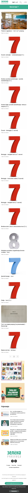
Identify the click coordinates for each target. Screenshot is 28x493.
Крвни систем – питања (8, 350)
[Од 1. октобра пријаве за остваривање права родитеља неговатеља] (5, 414)
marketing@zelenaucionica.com (14, 483)
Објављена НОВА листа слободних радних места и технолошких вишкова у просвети (18, 441)
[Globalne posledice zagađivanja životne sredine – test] (14, 240)
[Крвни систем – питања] (14, 340)
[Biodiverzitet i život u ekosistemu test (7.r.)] (14, 216)
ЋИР (13, 2)
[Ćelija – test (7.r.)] (14, 290)
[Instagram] (15, 461)
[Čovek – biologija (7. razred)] (14, 120)
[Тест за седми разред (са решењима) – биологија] (14, 314)
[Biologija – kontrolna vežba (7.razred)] (14, 168)
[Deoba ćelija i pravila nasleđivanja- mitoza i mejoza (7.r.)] (14, 94)
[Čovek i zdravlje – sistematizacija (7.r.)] (14, 44)
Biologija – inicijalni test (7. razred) (11, 202)
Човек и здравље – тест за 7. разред (12, 31)
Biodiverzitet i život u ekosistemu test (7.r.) (14, 226)
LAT (17, 2)
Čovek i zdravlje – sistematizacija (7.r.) (12, 55)
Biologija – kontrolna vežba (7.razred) (12, 178)
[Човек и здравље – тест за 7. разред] (14, 20)
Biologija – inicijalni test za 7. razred (11, 154)
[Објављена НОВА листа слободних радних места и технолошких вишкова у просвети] (5, 442)
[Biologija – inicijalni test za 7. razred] (14, 144)
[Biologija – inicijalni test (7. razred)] (14, 192)
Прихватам (14, 491)
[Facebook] (12, 461)
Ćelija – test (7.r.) (6, 300)
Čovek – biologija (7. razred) (9, 130)
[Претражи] (20, 2)
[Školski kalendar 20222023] (12, 392)
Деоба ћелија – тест (7, 276)
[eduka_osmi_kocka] (12, 370)
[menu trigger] (25, 2)
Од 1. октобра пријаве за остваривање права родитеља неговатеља (17, 413)
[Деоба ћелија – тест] (14, 266)
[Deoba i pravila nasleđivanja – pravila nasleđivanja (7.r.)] (14, 68)
